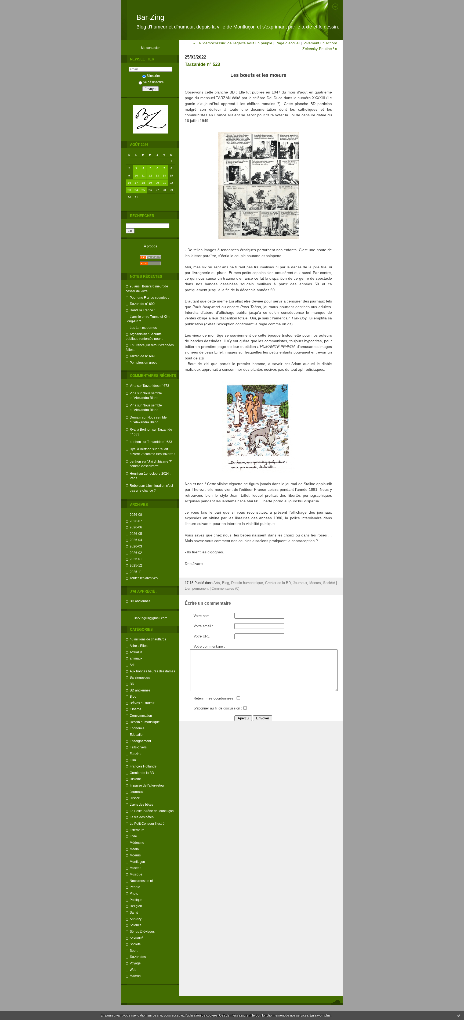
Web (133, 969)
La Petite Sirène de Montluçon (152, 811)
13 (157, 175)
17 (136, 182)
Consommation (141, 715)
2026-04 (136, 540)
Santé (134, 912)
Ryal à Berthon (140, 429)
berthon (135, 442)
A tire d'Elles (138, 645)
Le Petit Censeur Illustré (147, 823)
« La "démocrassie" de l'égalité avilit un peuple (232, 43)
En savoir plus (320, 1015)
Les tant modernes (143, 327)
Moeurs (135, 855)
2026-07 (136, 521)
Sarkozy (136, 919)
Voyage (135, 963)
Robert (135, 485)
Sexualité (136, 938)
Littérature (137, 830)
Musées (135, 868)
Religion (136, 906)
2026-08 (136, 514)
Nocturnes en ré (141, 880)
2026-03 (136, 546)
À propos (150, 246)
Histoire (135, 779)
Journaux (136, 792)
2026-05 (136, 533)
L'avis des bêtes (141, 804)
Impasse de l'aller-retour (147, 785)
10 (136, 175)
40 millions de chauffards (148, 639)
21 (164, 182)
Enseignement (140, 741)
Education (137, 734)
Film (133, 760)
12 (150, 175)
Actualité (136, 652)
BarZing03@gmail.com (150, 618)
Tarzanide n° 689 (142, 356)
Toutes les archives (144, 578)
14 (164, 175)
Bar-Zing (150, 17)
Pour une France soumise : (149, 297)
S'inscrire (153, 75)
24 (136, 190)
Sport (133, 950)
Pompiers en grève (143, 362)
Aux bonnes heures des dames (152, 671)
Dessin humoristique (145, 722)
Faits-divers (138, 747)
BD (132, 684)
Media (134, 849)
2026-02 (136, 552)
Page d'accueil (288, 43)
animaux (136, 658)
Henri (134, 473)
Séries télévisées (142, 931)
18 (143, 182)
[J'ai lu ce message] (458, 1015)
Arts (132, 664)
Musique (136, 874)
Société (135, 944)
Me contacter (150, 47)
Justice (135, 798)
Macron (135, 976)
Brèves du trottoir (142, 703)
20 (157, 182)
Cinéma (135, 709)
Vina (133, 385)
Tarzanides (138, 956)
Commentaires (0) (225, 588)
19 (150, 182)
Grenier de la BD (142, 772)
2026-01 (136, 559)
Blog (133, 696)
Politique (136, 900)
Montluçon (137, 861)
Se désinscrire (153, 82)
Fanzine (136, 753)
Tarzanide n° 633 (159, 442)
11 (143, 175)
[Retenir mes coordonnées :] (238, 699)
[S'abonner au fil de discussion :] (245, 709)
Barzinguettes (140, 677)
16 (129, 182)
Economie (137, 728)
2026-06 (136, 527)
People (135, 887)
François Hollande (143, 766)
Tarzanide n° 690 (142, 303)
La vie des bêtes (142, 817)
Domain (135, 417)
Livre (133, 836)
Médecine (137, 842)
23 (129, 190)
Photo (134, 893)
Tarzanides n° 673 (156, 385)
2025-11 (136, 572)
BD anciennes (140, 601)
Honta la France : (142, 310)
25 (143, 190)
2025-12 (136, 565)
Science (136, 925)
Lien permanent (197, 588)
